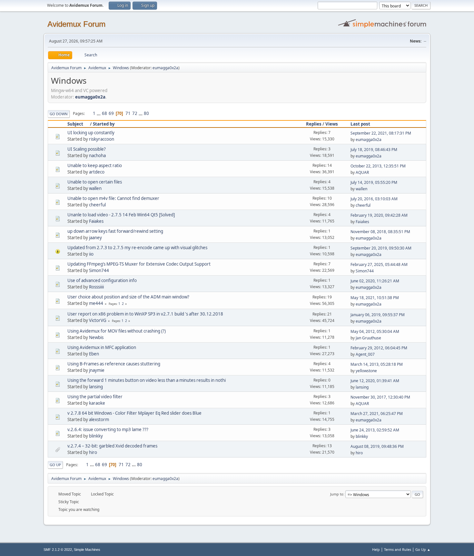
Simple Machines (87, 549)
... (99, 113)
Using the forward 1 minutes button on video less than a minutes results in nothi (146, 380)
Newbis (96, 337)
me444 (96, 303)
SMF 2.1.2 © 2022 (58, 549)
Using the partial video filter (95, 397)
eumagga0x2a (165, 68)
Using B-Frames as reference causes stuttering (113, 364)
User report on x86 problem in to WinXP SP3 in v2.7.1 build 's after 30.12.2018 (145, 314)
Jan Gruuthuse (368, 338)
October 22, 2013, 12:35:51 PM (378, 166)
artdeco (96, 172)
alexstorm (99, 419)
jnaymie (96, 370)
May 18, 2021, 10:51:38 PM (375, 297)
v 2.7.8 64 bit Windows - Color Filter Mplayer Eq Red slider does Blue (134, 413)
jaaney (95, 237)
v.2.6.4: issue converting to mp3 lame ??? (107, 429)
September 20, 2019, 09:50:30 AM (381, 248)
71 (128, 113)
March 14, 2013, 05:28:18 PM (377, 364)
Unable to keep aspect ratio (94, 165)
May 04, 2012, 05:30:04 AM (375, 331)
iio (91, 254)
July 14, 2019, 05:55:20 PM (374, 182)
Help (376, 549)
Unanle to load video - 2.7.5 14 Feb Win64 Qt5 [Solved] (121, 215)
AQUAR (362, 172)
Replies (313, 124)
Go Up (55, 464)
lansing (96, 387)
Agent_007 (365, 354)
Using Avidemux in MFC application (101, 347)
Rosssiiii (96, 287)
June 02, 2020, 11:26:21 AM (375, 281)
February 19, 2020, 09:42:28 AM (379, 215)
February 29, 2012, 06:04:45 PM (379, 348)
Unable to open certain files (94, 182)
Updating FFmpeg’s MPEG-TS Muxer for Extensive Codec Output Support (139, 264)
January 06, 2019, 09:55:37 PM (378, 314)
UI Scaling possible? (86, 149)
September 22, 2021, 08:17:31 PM (381, 133)
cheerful (97, 205)
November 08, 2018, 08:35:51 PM (380, 231)
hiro (93, 452)
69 (111, 113)
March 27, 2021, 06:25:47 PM (377, 413)
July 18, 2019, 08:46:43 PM (374, 149)
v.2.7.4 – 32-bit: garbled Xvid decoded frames (112, 446)
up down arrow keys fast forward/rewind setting (115, 231)
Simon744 (99, 270)
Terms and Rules (397, 549)
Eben (94, 354)
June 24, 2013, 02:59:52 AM (375, 430)
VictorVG (97, 320)
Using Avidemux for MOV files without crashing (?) (116, 331)
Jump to (336, 494)
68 (104, 113)
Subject (75, 124)
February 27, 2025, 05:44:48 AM (379, 264)
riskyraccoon (101, 139)
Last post (360, 124)
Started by (104, 124)
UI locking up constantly (90, 133)
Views (331, 124)
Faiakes (96, 221)
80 (146, 113)
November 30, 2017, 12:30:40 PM (380, 397)
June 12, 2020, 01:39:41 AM (375, 380)
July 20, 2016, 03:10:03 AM (374, 199)
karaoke (97, 403)
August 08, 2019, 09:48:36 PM (377, 446)
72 (134, 113)
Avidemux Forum (76, 24)
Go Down (59, 113)
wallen (95, 188)
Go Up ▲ (422, 549)
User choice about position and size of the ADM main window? (128, 297)
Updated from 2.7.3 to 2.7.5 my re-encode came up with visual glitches (137, 247)
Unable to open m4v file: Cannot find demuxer (113, 198)
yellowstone (366, 370)
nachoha (97, 155)
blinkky (96, 436)
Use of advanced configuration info (102, 280)
